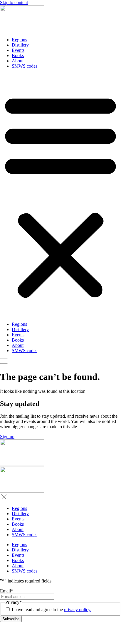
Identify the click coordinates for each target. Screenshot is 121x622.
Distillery (20, 44)
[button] (60, 195)
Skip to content (14, 2)
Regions (19, 39)
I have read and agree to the (51, 609)
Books (18, 55)
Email (6, 590)
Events (18, 50)
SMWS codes (24, 66)
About (17, 60)
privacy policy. (77, 609)
